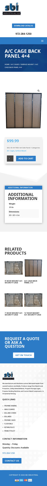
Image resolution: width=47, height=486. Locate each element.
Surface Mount (27, 64)
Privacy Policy (9, 431)
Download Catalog (23, 25)
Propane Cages (10, 420)
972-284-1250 (23, 33)
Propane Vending (10, 406)
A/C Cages (15, 64)
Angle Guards (9, 409)
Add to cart (25, 158)
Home (7, 64)
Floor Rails (8, 424)
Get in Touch (23, 355)
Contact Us (12, 460)
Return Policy (9, 427)
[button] (39, 91)
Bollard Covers (10, 413)
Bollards (7, 417)
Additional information (20, 187)
